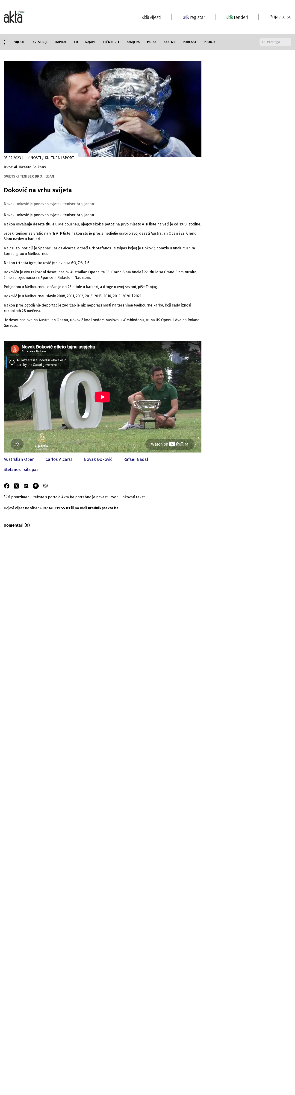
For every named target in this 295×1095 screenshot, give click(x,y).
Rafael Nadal (135, 459)
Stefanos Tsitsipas (21, 469)
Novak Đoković (98, 459)
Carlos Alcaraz (59, 459)
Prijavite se (280, 17)
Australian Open (19, 459)
